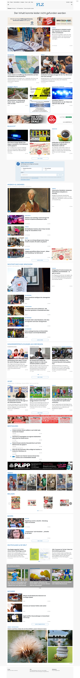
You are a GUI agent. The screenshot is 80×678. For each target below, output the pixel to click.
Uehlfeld (54, 268)
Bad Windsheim (11, 54)
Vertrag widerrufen (45, 671)
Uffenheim (22, 266)
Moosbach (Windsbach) (66, 346)
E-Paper (11, 2)
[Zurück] (9, 503)
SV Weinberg (18, 383)
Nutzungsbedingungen (33, 670)
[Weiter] (70, 503)
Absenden (60, 174)
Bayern (10, 516)
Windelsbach (28, 215)
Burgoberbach (55, 568)
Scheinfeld (28, 266)
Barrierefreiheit (32, 671)
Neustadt (9, 266)
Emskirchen (61, 86)
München (27, 518)
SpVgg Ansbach (10, 383)
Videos (10, 473)
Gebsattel (16, 86)
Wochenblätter (17, 2)
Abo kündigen (44, 670)
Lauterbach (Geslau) (15, 435)
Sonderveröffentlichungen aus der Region (25, 344)
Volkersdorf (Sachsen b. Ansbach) (18, 428)
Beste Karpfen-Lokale (29, 8)
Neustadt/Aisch (55, 86)
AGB (30, 669)
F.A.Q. (53, 670)
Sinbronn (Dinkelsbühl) (35, 568)
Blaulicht (11, 126)
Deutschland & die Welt (17, 545)
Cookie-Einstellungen (38, 671)
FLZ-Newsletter (20, 8)
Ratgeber (11, 591)
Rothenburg (10, 86)
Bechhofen (27, 249)
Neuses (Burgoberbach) (12, 568)
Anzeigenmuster (57, 670)
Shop (32, 2)
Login (71, 2)
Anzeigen (22, 2)
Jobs (29, 2)
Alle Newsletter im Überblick (25, 179)
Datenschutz (40, 670)
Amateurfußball (25, 383)
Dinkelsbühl (15, 186)
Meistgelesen (12, 426)
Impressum (9, 670)
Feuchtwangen (22, 186)
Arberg (26, 238)
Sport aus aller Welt (34, 383)
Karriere (16, 670)
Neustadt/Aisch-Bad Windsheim (19, 264)
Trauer (26, 2)
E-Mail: (22, 172)
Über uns (13, 670)
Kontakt (67, 2)
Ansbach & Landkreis (15, 185)
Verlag (9, 669)
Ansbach (54, 27)
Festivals (14, 8)
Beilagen (11, 494)
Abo (8, 2)
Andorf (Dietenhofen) (19, 448)
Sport (9, 381)
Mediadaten (54, 669)
